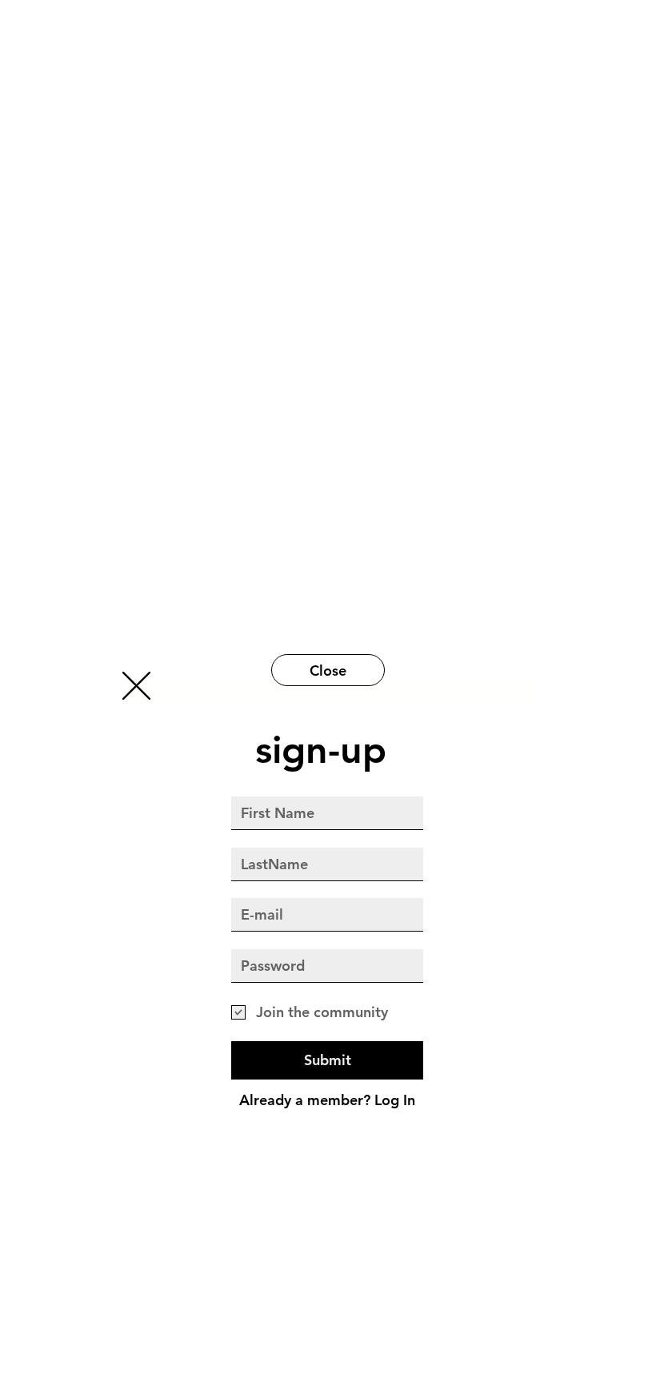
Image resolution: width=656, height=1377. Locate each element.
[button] (136, 686)
